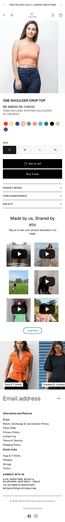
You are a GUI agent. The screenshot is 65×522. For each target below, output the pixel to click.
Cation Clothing (26, 501)
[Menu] (4, 15)
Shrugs (7, 464)
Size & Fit (8, 204)
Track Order (9, 428)
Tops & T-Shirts (11, 455)
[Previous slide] (4, 5)
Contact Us (9, 436)
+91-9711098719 (11, 485)
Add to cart (34, 163)
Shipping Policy (12, 444)
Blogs (6, 419)
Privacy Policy (11, 432)
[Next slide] (61, 5)
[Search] (12, 15)
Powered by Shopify (45, 501)
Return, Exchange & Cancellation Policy (26, 423)
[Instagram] (36, 516)
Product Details (12, 187)
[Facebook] (29, 516)
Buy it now (32, 174)
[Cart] (61, 15)
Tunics (6, 468)
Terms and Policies (32, 508)
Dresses (7, 459)
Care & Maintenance (15, 195)
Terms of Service (13, 440)
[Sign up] (58, 398)
